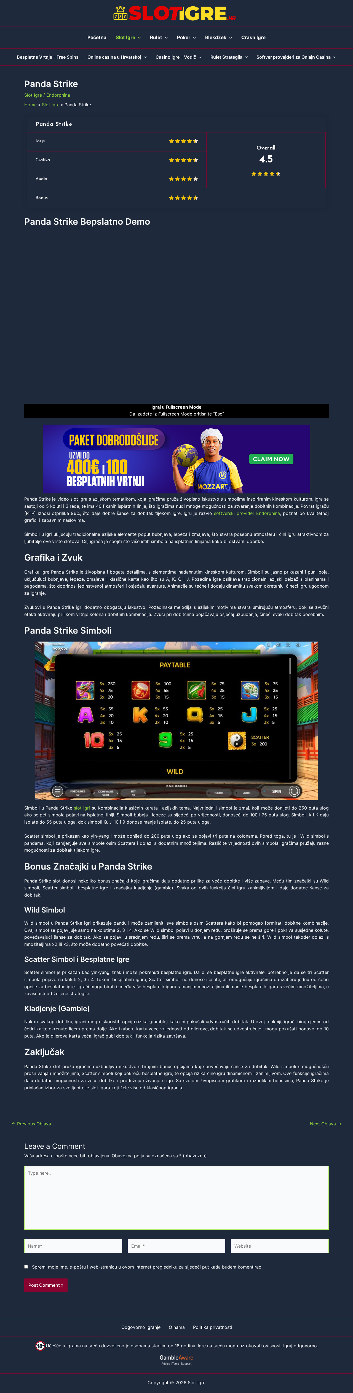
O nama (177, 1327)
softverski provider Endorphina (247, 513)
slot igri (82, 808)
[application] (138, 37)
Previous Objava (31, 1124)
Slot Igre (33, 95)
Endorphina (58, 95)
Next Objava (325, 1124)
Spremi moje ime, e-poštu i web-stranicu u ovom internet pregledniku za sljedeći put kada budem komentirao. (147, 1267)
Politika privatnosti (212, 1327)
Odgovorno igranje (141, 1327)
